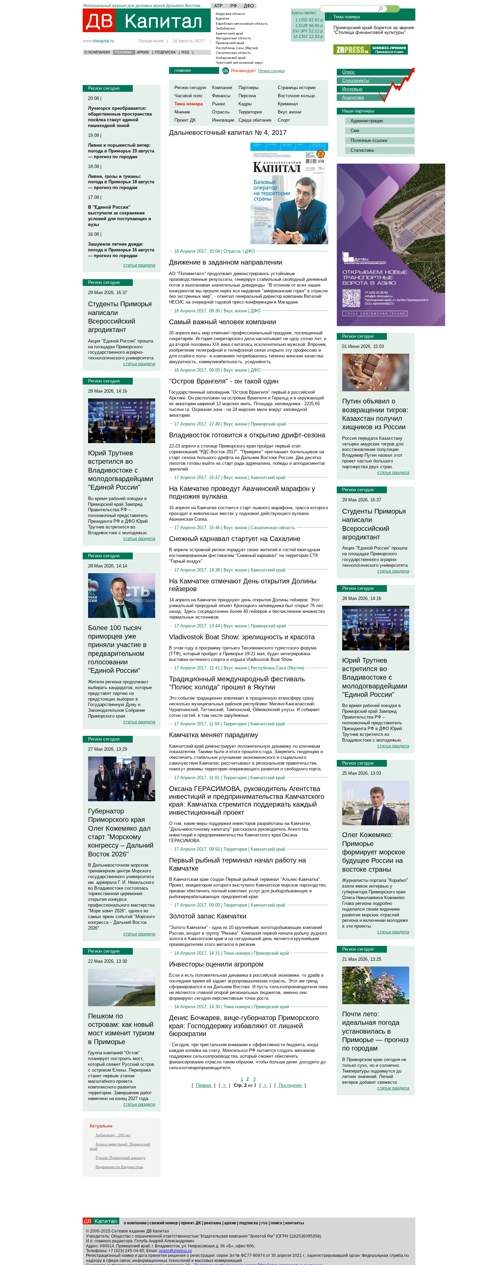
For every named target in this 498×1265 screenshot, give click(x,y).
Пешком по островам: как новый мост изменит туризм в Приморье (121, 1028)
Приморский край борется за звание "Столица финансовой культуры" (373, 30)
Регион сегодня (104, 88)
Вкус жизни (289, 112)
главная (182, 70)
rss (264, 1223)
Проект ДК (185, 120)
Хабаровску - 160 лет (113, 1135)
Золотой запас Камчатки (207, 916)
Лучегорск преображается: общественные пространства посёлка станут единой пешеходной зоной (120, 117)
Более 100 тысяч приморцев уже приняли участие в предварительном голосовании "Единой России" (117, 649)
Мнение (182, 112)
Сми (355, 130)
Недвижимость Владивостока (119, 1167)
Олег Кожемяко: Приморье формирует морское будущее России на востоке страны (373, 852)
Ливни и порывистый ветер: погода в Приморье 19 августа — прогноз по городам (121, 151)
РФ (233, 5)
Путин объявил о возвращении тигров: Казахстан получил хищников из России (375, 414)
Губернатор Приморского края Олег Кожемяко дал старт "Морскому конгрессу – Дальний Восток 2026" (120, 832)
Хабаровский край (231, 58)
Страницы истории (296, 87)
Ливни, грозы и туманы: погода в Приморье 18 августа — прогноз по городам (121, 182)
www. (98, 41)
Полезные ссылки (369, 140)
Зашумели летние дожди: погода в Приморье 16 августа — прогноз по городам (121, 250)
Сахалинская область (233, 53)
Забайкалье (225, 28)
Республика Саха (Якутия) (237, 48)
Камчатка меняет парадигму (213, 735)
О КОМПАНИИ (97, 52)
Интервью (352, 88)
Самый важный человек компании (222, 322)
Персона (247, 95)
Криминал (288, 103)
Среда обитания (254, 120)
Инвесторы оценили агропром (216, 964)
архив (230, 1223)
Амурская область (230, 14)
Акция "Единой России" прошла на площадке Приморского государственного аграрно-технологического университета (120, 349)
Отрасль (221, 112)
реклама (212, 1223)
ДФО (249, 5)
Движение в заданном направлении (225, 262)
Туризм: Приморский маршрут (121, 1158)
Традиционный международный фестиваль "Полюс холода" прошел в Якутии (237, 682)
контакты (294, 1223)
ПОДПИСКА (165, 52)
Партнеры (248, 87)
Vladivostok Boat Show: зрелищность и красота (242, 637)
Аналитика (353, 97)
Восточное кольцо (296, 95)
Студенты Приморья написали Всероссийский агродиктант (120, 316)
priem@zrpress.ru (175, 1250)
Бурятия (222, 18)
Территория (250, 112)
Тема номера (237, 953)
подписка (248, 1223)
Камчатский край (229, 33)
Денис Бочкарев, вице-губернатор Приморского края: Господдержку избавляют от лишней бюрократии (244, 1025)
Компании (222, 87)
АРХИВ (143, 52)
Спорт (284, 120)
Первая (203, 1085)
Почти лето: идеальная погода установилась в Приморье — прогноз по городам (375, 1031)
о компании (135, 1223)
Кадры (245, 103)
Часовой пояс (188, 95)
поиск (276, 1223)
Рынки (218, 103)
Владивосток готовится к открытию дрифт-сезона (247, 435)
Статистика (362, 150)
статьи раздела (139, 265)
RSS (185, 52)
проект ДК (191, 1223)
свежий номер (163, 1223)
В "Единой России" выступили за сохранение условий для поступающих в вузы (119, 216)
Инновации (223, 120)
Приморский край (230, 43)
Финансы (221, 95)
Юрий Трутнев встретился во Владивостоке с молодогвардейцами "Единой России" (120, 470)
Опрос (348, 72)
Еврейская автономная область (242, 23)
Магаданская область (233, 38)
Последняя (290, 1085)
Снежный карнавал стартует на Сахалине (234, 538)
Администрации (367, 120)
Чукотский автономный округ (239, 62)
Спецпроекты (355, 80)
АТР (218, 5)
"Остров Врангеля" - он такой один (223, 381)
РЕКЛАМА (123, 52)
